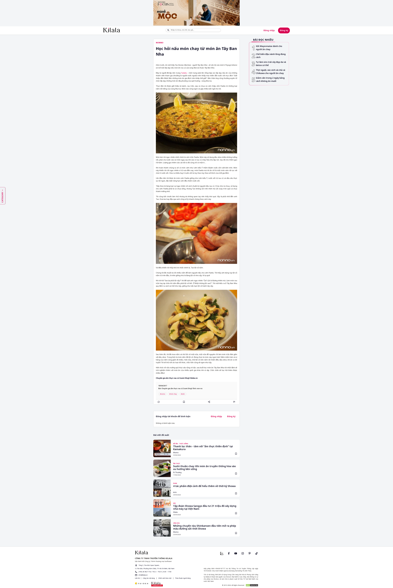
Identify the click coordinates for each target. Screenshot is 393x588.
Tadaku (184, 73)
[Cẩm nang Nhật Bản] (165, 552)
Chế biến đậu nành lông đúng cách (271, 56)
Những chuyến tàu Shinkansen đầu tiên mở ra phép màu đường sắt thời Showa (204, 527)
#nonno (162, 394)
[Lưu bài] (184, 402)
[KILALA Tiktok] (256, 553)
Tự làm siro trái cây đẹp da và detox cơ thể (271, 64)
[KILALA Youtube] (235, 553)
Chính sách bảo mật (165, 578)
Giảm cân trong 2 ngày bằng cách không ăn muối (270, 79)
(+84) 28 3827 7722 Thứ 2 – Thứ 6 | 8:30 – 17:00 (154, 572)
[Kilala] (111, 30)
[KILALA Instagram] (242, 553)
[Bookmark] (236, 453)
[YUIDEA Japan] (141, 583)
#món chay (173, 394)
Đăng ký (284, 30)
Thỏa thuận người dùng (183, 578)
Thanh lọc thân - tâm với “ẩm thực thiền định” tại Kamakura (203, 448)
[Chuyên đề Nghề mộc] (196, 13)
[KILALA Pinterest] (249, 553)
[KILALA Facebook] (221, 553)
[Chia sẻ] (209, 402)
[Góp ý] (234, 402)
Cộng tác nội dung (148, 578)
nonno (159, 42)
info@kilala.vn (143, 575)
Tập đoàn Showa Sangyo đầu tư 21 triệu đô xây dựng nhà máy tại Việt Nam (204, 507)
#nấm (183, 394)
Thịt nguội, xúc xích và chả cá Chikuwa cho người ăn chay (270, 72)
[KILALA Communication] (157, 584)
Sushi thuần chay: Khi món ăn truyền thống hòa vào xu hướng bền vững (204, 468)
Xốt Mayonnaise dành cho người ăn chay (269, 48)
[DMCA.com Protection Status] (252, 585)
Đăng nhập (269, 30)
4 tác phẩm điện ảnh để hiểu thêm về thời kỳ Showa (204, 486)
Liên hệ (137, 578)
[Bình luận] (159, 402)
